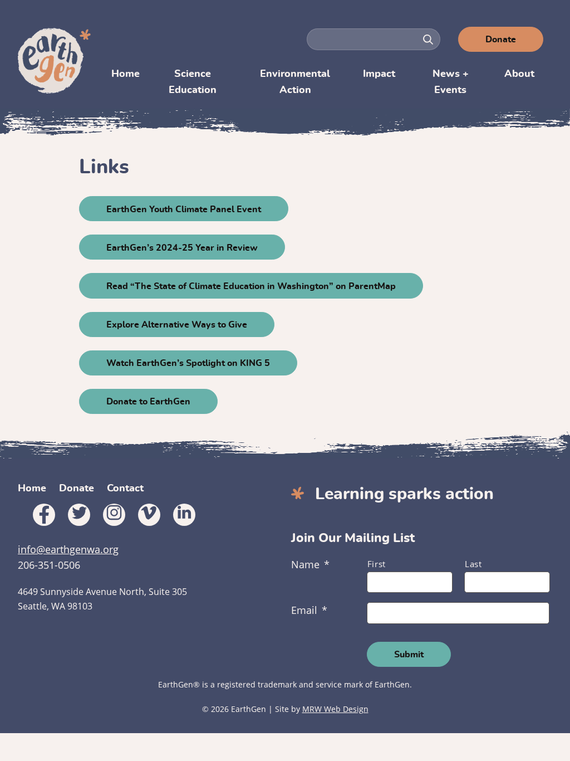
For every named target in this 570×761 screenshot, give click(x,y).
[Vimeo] (149, 514)
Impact (379, 74)
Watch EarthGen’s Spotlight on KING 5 (188, 363)
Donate (500, 39)
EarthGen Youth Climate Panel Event (183, 209)
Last (473, 563)
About (519, 74)
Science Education (193, 82)
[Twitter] (79, 514)
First (376, 563)
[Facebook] (44, 514)
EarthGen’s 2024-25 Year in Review (182, 247)
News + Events (451, 82)
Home (125, 74)
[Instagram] (114, 514)
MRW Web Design (335, 709)
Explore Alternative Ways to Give (176, 324)
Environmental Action (295, 82)
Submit (409, 654)
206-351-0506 (49, 565)
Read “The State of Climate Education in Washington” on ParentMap (251, 286)
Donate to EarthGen (148, 401)
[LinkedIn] (184, 514)
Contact (125, 489)
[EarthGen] (56, 60)
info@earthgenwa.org (68, 549)
